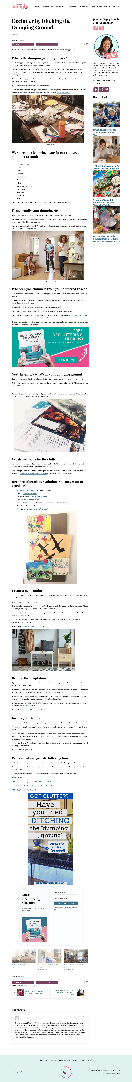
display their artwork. (44, 318)
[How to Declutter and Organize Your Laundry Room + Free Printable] (50, 956)
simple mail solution (30, 493)
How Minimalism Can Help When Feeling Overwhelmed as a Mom (35, 786)
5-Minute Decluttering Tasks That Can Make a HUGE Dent (32, 782)
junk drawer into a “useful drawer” (36, 509)
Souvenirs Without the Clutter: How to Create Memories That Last (103, 202)
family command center (38, 496)
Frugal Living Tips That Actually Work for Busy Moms (104, 132)
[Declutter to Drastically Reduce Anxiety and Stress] (76, 956)
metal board (35, 315)
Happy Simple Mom (105, 1070)
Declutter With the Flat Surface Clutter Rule (37, 710)
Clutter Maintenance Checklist (33, 626)
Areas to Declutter (22, 985)
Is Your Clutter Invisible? (18, 964)
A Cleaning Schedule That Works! (24, 790)
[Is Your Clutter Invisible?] (24, 956)
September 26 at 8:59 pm (79, 1016)
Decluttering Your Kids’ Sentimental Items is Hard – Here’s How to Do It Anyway (106, 239)
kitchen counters (32, 500)
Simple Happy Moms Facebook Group (33, 473)
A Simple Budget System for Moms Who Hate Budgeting (106, 167)
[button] (34, 929)
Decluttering (31, 985)
